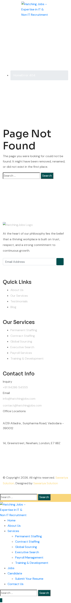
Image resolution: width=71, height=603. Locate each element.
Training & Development (27, 358)
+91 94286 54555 (15, 387)
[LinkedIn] (32, 269)
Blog (13, 307)
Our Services (19, 296)
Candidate (15, 573)
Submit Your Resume (29, 579)
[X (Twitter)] (15, 269)
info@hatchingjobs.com (19, 399)
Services (13, 531)
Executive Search (22, 347)
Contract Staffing (22, 336)
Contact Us (15, 584)
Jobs (11, 568)
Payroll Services (21, 353)
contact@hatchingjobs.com (22, 405)
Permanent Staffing (23, 330)
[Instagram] (23, 269)
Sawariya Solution (45, 483)
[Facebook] (6, 269)
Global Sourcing (21, 341)
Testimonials (19, 301)
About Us (16, 290)
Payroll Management (29, 557)
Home (12, 520)
